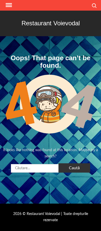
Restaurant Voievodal (50, 23)
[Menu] (8, 5)
